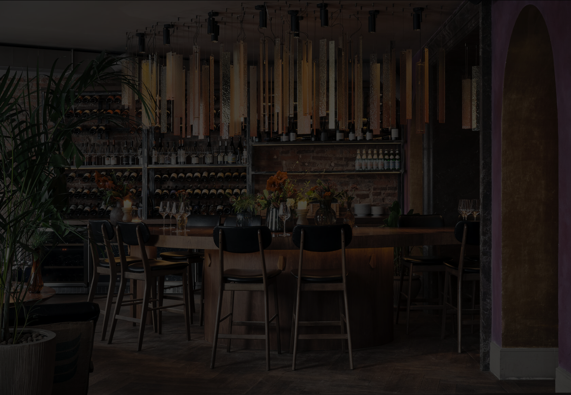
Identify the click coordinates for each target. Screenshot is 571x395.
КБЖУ (285, 197)
